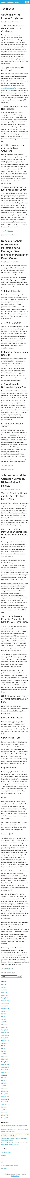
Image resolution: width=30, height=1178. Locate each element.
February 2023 (4, 1091)
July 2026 (3, 984)
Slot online (3, 1168)
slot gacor (3, 1155)
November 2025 (5, 1003)
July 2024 (3, 1046)
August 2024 (4, 1043)
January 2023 (4, 1094)
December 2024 (5, 1032)
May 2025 (3, 1019)
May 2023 (3, 1083)
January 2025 (4, 1030)
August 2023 (4, 1075)
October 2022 (4, 1102)
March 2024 (4, 1056)
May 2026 (3, 987)
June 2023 (3, 1080)
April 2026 (3, 990)
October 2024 (4, 1038)
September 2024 (5, 1040)
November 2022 (5, 1099)
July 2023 (3, 1078)
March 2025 (4, 1024)
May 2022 (3, 1107)
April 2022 (3, 1109)
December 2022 (5, 1096)
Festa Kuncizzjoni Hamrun (10, 2)
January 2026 (4, 998)
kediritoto (13, 435)
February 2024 (4, 1059)
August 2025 (4, 1011)
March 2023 (4, 1088)
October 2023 (4, 1070)
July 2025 (3, 1014)
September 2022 (5, 1104)
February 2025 (4, 1027)
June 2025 (3, 1016)
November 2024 (5, 1035)
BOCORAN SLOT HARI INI (10, 876)
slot (2, 1159)
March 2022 (4, 1112)
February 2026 (4, 995)
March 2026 (4, 992)
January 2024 (4, 1062)
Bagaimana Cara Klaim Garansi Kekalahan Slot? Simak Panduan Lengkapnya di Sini (14, 1130)
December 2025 (5, 1000)
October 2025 (4, 1006)
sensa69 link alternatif (8, 88)
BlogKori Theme (15, 1176)
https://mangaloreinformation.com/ (9, 1165)
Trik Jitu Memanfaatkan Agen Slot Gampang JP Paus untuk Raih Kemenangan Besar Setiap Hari (14, 1126)
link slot (10, 231)
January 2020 (4, 1118)
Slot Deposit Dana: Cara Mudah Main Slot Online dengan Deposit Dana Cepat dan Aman (15, 1135)
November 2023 (5, 1067)
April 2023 (3, 1086)
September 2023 (5, 1072)
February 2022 (4, 1115)
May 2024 (3, 1051)
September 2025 (5, 1008)
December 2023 (5, 1064)
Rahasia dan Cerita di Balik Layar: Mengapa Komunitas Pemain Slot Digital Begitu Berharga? (14, 1143)
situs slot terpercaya (6, 1152)
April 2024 (3, 1054)
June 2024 (3, 1048)
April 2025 (3, 1022)
